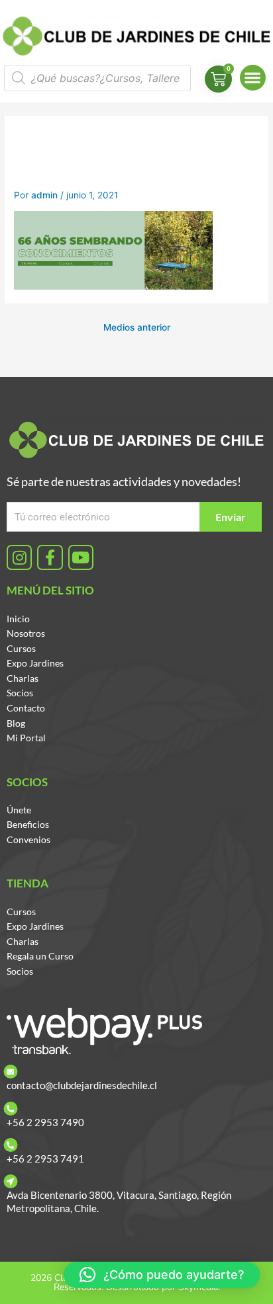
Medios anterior (136, 327)
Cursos (21, 648)
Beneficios (28, 824)
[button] (253, 78)
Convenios (28, 839)
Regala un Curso (40, 955)
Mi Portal (26, 737)
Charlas (22, 678)
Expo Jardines (35, 663)
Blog (16, 723)
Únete (19, 809)
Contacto (26, 707)
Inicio (18, 618)
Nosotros (26, 633)
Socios (20, 692)
